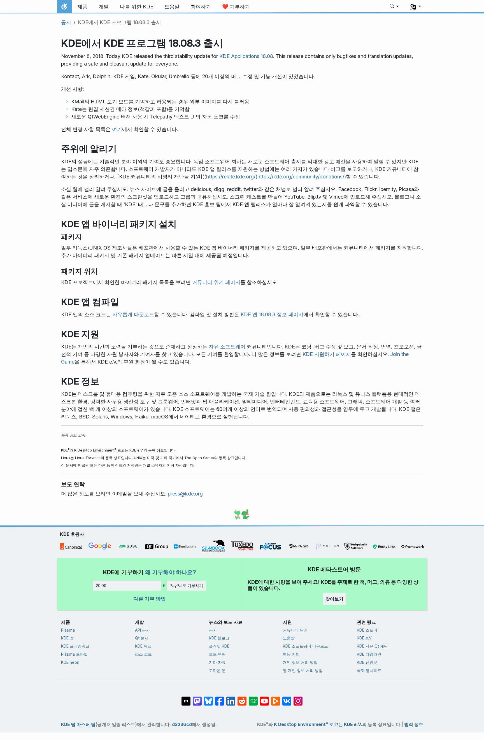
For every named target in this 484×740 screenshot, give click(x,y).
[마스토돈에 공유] (197, 698)
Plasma (68, 630)
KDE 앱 (67, 638)
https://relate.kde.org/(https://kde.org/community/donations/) (276, 177)
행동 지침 (291, 654)
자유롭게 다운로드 (133, 314)
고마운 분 (217, 670)
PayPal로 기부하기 (186, 585)
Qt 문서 (141, 638)
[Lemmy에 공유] (253, 698)
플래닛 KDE (219, 646)
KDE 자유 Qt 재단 (372, 646)
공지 (66, 22)
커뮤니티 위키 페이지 (216, 282)
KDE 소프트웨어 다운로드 (305, 646)
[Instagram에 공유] (298, 698)
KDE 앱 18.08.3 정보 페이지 (272, 314)
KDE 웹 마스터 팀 (78, 724)
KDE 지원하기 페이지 (326, 354)
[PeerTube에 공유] (275, 698)
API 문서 (142, 630)
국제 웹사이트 (369, 670)
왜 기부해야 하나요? (170, 572)
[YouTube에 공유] (264, 698)
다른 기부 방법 (149, 599)
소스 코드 (143, 654)
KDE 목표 (143, 646)
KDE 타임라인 (369, 654)
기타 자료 (217, 662)
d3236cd (182, 724)
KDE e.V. (364, 638)
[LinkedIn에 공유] (230, 698)
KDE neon (70, 662)
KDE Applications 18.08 (246, 56)
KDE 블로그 (219, 638)
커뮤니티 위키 (295, 630)
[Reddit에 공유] (242, 698)
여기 (117, 129)
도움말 (289, 638)
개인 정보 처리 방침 (300, 662)
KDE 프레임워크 (75, 646)
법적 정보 (413, 724)
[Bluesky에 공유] (208, 698)
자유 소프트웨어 (227, 347)
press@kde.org (185, 494)
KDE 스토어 (367, 630)
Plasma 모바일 (74, 654)
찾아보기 (334, 599)
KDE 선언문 (367, 662)
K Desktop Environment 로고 (306, 724)
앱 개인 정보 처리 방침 (303, 670)
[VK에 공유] (286, 698)
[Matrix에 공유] (186, 698)
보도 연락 (217, 654)
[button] (394, 6)
